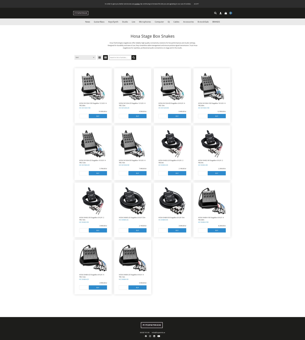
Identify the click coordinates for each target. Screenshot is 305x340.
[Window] (105, 57)
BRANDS (216, 21)
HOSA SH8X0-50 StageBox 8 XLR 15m (171, 217)
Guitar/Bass (99, 21)
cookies (137, 4)
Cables (176, 21)
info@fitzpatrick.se (158, 332)
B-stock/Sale (203, 21)
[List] (99, 57)
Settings (230, 13)
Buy (97, 116)
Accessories (188, 21)
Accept (196, 4)
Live (133, 21)
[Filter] (133, 57)
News (87, 21)
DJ (169, 21)
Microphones (145, 21)
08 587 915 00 (144, 332)
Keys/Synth (113, 21)
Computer (159, 21)
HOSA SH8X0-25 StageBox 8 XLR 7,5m (132, 217)
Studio (125, 21)
